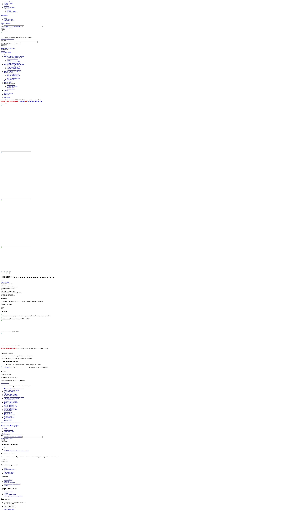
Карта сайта (7, 481)
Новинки (6, 90)
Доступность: (4, 295)
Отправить (3, 45)
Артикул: (3, 294)
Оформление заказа (6, 52)
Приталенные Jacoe (10, 99)
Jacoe (2, 280)
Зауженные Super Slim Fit (13, 61)
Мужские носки (11, 89)
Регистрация (7, 23)
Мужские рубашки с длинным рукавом (14, 56)
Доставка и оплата (8, 3)
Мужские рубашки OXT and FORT (13, 71)
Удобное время (4, 43)
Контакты (6, 6)
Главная (3, 99)
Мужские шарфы (8, 81)
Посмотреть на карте (9, 509)
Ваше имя (3, 40)
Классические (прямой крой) (14, 57)
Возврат (6, 4)
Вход (5, 96)
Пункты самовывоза (12, 12)
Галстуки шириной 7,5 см (13, 75)
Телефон (3, 42)
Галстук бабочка (11, 79)
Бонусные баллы (8, 2)
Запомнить (5, 31)
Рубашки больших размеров (14, 63)
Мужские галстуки (8, 72)
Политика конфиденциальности (12, 484)
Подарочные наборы (12, 86)
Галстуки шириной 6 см (13, 74)
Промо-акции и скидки (10, 494)
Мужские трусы (11, 87)
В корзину (45, 367)
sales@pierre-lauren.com (9, 507)
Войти (2, 23)
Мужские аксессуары (9, 414)
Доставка (6, 91)
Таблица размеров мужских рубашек (13, 495)
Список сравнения (8, 19)
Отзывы (6, 485)
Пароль (2, 26)
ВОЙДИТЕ (21, 101)
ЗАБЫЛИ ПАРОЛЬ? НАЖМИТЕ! (13, 26)
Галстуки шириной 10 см (13, 78)
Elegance (9, 60)
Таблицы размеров (8, 93)
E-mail (2, 24)
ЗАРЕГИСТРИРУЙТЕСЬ (35, 101)
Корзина (3, 51)
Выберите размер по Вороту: (8, 288)
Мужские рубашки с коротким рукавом (14, 64)
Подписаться (4, 461)
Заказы (5, 18)
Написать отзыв (5, 282)
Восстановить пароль (9, 7)
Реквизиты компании (9, 482)
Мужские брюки (8, 82)
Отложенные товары (9, 20)
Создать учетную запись (7, 27)
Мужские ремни (11, 85)
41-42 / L (5, 290)
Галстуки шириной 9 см (13, 76)
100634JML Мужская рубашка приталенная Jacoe (16, 450)
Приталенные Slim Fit (12, 59)
